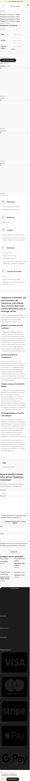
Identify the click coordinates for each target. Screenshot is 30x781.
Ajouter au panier (8, 60)
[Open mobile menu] (3, 6)
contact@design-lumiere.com (15, 1)
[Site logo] (15, 6)
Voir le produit (13, 779)
